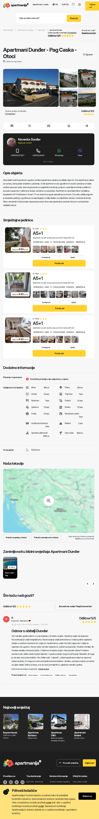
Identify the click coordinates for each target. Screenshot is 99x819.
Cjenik (72, 257)
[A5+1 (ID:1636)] (36, 294)
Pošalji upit (59, 263)
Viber (80, 155)
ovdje (48, 802)
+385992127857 (17, 155)
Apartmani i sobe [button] (40, 4)
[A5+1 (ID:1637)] (36, 249)
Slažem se (87, 796)
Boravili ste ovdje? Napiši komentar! (75, 606)
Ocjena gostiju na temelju (62, 34)
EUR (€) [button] (65, 4)
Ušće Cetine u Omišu (80, 782)
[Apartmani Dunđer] (31, 88)
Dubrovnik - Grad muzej (34, 782)
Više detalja (80, 242)
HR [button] (56, 4)
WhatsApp (59, 155)
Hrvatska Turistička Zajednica (60, 782)
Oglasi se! (89, 763)
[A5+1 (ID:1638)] (36, 339)
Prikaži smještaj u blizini (16, 537)
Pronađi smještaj (70, 763)
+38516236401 (38, 155)
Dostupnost (46, 257)
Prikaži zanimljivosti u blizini (46, 537)
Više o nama (48, 162)
